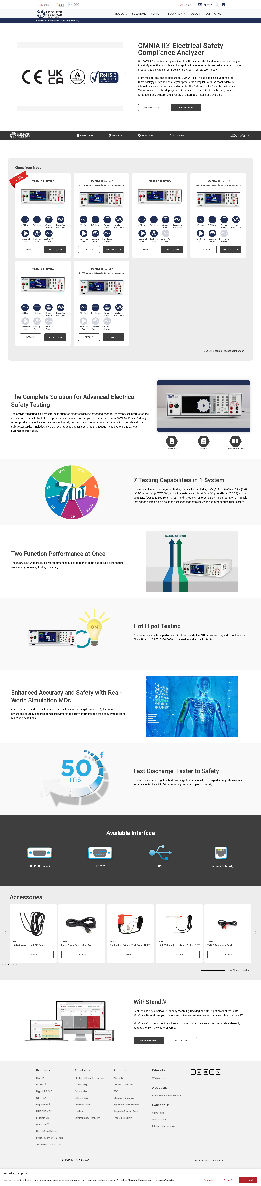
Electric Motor (82, 1104)
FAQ (115, 1091)
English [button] (206, 4)
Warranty (118, 1077)
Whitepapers (159, 1077)
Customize (209, 1180)
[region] (130, 1177)
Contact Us (213, 13)
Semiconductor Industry (87, 1117)
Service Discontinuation (48, 1144)
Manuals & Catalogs (123, 1097)
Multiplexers (42, 1117)
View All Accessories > (239, 970)
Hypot (40, 1077)
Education (175, 13)
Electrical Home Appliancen (89, 1077)
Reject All (228, 1180)
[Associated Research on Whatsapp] (218, 1072)
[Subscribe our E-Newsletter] (211, 1072)
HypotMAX (43, 1104)
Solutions (139, 13)
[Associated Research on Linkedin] (199, 1072)
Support (157, 13)
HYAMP (41, 1084)
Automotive (81, 1091)
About (195, 13)
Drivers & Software (123, 1084)
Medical (79, 1111)
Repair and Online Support (126, 1104)
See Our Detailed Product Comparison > (225, 351)
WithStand (42, 1124)
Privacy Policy (201, 1160)
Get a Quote (55, 249)
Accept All (248, 1180)
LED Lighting (81, 1097)
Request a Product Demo (126, 1111)
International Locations (164, 1125)
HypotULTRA (44, 1091)
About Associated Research (166, 1095)
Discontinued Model (46, 1131)
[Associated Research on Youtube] (205, 1072)
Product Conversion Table (49, 1137)
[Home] (50, 13)
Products (120, 13)
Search (216, 4)
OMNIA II (42, 1097)
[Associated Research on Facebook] (193, 1072)
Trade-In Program (122, 1117)
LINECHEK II (44, 1111)
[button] (14, 75)
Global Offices (160, 1119)
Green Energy (82, 1084)
